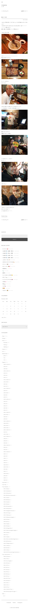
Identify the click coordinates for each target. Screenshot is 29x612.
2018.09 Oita (6, 521)
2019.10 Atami (6, 532)
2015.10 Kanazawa (7, 508)
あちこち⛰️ (5, 277)
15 (10, 308)
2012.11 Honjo (6, 497)
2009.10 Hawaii (7, 556)
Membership (4, 353)
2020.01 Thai (6, 587)
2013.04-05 (6, 392)
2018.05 (5, 440)
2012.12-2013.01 (7, 388)
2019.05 (5, 447)
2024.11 (5, 471)
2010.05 (5, 366)
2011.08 (5, 375)
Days (6, 216)
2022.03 (5, 456)
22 (10, 311)
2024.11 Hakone (7, 545)
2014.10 (5, 410)
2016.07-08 (6, 427)
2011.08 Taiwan (7, 563)
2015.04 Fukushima (7, 506)
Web (3, 593)
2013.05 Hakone (7, 499)
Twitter (14, 602)
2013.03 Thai (6, 571)
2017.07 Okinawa (7, 515)
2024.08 (5, 469)
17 (18, 308)
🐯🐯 (4, 288)
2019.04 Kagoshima (8, 528)
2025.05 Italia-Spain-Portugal (10, 591)
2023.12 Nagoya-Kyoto (8, 543)
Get (3, 351)
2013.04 (5, 390)
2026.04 (5, 480)
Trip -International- (6, 554)
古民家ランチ (24, 11)
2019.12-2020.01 (7, 451)
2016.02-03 (6, 423)
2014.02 (5, 401)
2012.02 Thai (6, 565)
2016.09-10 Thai (7, 578)
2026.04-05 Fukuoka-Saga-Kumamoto (11, 552)
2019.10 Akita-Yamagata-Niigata (10, 530)
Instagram (20, 602)
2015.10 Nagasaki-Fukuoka (9, 510)
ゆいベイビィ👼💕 (6, 266)
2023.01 (5, 460)
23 (14, 311)
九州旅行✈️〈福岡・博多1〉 (8, 257)
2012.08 (5, 384)
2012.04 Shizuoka (7, 493)
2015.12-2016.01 (7, 421)
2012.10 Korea (6, 569)
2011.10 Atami (6, 488)
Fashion (4, 349)
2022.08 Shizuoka (7, 541)
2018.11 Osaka (6, 523)
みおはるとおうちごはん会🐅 (8, 262)
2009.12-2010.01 (7, 364)
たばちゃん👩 (5, 290)
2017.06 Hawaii (7, 580)
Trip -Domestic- (5, 486)
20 (3, 311)
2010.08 (5, 368)
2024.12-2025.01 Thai (8, 589)
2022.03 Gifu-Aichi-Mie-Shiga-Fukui (11, 539)
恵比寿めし (5, 268)
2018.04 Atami (6, 519)
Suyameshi (4, 482)
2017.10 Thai (6, 582)
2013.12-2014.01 (7, 399)
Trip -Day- (4, 484)
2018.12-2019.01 (7, 445)
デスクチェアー (5, 11)
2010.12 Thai (6, 558)
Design (3, 338)
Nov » (5, 317)
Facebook (9, 602)
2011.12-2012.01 (7, 379)
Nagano (4, 362)
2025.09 (5, 475)
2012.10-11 (6, 386)
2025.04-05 (6, 473)
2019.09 (5, 449)
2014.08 (5, 408)
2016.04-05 (6, 425)
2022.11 (5, 458)
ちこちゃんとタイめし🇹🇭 (8, 279)
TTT (4, 360)
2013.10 (5, 397)
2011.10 (5, 377)
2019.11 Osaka (6, 536)
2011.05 (5, 373)
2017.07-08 (6, 434)
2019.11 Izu (6, 534)
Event (3, 340)
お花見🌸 (4, 281)
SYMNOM (4, 5)
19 (25, 308)
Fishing (5, 344)
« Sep (2, 317)
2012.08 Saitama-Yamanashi (9, 495)
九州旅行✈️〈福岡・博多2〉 (8, 251)
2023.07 (5, 462)
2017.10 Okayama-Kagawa (9, 517)
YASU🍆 (4, 286)
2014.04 (5, 403)
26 (25, 311)
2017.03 (5, 432)
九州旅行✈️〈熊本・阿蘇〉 (8, 253)
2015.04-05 (6, 414)
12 (25, 306)
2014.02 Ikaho (6, 504)
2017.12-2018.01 (7, 436)
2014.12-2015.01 (7, 412)
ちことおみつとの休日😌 (8, 275)
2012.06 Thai (6, 567)
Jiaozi (5, 355)
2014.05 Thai (6, 576)
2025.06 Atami (7, 547)
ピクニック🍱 (5, 264)
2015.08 (5, 416)
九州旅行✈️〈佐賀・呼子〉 (8, 255)
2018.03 (5, 438)
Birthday (5, 342)
